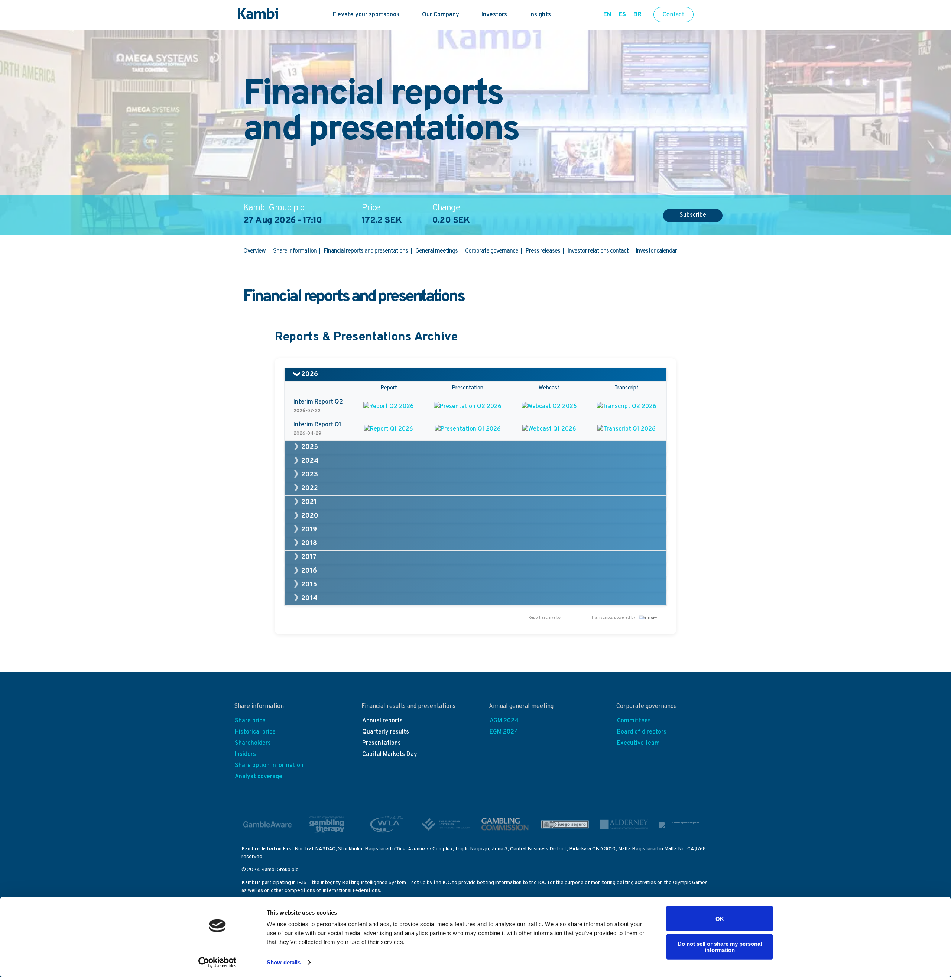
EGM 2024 (504, 732)
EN (607, 15)
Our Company (440, 15)
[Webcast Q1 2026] (549, 429)
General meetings (436, 251)
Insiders (245, 754)
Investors (494, 15)
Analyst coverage (258, 776)
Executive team (638, 743)
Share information (295, 251)
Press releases (543, 251)
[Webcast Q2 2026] (549, 406)
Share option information (269, 765)
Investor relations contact (598, 251)
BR (637, 15)
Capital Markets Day (389, 754)
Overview (254, 251)
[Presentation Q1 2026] (468, 429)
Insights (540, 15)
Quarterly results (385, 732)
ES (622, 15)
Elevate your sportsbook (366, 15)
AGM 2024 (504, 721)
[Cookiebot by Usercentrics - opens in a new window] (217, 962)
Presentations (381, 743)
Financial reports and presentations (366, 251)
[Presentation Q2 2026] (468, 406)
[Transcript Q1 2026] (626, 429)
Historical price (255, 732)
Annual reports (382, 721)
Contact (673, 15)
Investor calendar (656, 251)
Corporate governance (491, 251)
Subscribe (692, 215)
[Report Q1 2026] (389, 429)
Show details (284, 962)
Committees (634, 721)
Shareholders (253, 743)
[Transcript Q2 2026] (626, 406)
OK (719, 918)
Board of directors (641, 732)
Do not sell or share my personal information (720, 946)
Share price (250, 721)
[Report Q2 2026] (389, 406)
